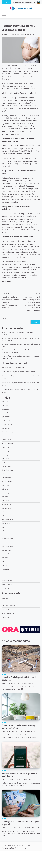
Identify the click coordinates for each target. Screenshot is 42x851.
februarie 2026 (7, 424)
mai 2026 (5, 413)
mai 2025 (5, 455)
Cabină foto (5, 372)
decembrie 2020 (7, 539)
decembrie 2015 (7, 580)
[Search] (37, 15)
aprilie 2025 (6, 458)
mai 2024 (5, 497)
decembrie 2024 (7, 470)
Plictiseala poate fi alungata (18, 367)
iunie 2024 (5, 493)
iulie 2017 (5, 565)
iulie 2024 (5, 489)
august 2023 (6, 523)
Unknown (5, 376)
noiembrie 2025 (7, 436)
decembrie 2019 (7, 546)
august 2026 (6, 401)
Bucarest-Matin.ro (8, 613)
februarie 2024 (7, 504)
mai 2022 (5, 535)
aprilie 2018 (6, 561)
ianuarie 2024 (6, 508)
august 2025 (6, 447)
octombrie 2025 (7, 439)
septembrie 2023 (7, 519)
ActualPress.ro (6, 602)
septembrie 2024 (7, 481)
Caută (4, 319)
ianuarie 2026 (6, 428)
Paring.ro (5, 621)
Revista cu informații (25, 845)
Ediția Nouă (5, 609)
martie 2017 (6, 569)
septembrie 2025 (7, 443)
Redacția (30, 34)
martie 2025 (6, 462)
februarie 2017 (6, 573)
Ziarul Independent (8, 605)
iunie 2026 (5, 409)
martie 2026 (6, 420)
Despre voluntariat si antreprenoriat (24, 372)
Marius (4, 367)
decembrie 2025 (7, 432)
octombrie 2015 (7, 584)
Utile (12, 282)
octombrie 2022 (7, 531)
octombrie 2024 (7, 478)
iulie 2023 (5, 527)
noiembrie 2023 (7, 512)
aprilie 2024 (6, 500)
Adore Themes (23, 848)
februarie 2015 (6, 588)
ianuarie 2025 (6, 466)
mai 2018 (5, 558)
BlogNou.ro (6, 598)
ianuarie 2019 (6, 550)
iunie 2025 (5, 451)
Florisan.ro (5, 617)
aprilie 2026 (6, 417)
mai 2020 (5, 542)
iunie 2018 (5, 554)
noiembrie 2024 (7, 474)
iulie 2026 (5, 405)
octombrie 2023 (7, 516)
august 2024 (6, 485)
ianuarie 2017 (6, 577)
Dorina (5, 683)
